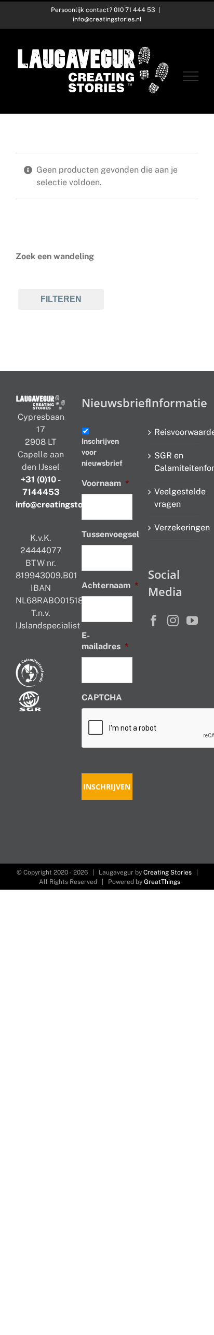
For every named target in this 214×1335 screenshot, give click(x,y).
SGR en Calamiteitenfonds (173, 462)
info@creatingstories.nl (107, 19)
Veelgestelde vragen (173, 498)
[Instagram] (173, 620)
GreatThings (162, 881)
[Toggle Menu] (190, 76)
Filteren (61, 299)
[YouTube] (192, 620)
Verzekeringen (173, 527)
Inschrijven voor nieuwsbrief (102, 452)
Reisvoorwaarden (173, 432)
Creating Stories (167, 872)
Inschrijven (106, 787)
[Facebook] (153, 620)
